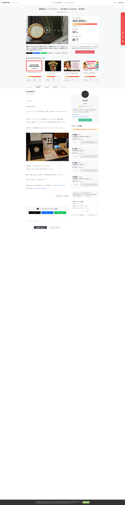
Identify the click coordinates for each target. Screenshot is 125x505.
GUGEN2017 (30, 91)
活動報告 (38, 87)
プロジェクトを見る (54, 227)
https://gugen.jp (61, 185)
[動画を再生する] (47, 30)
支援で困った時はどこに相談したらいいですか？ (81, 207)
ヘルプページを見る (85, 210)
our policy (73, 503)
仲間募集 (55, 87)
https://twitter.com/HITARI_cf (40, 188)
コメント (63, 87)
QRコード (65, 53)
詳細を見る (75, 142)
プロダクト (65, 12)
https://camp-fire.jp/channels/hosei (81, 116)
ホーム (30, 87)
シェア (37, 53)
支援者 (47, 87)
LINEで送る (44, 53)
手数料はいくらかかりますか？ (77, 203)
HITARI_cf (76, 114)
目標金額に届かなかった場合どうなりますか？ (80, 205)
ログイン (115, 2)
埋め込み (58, 53)
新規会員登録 (120, 2)
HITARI (60, 12)
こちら (85, 215)
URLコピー (51, 53)
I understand (86, 502)
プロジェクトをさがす (69, 2)
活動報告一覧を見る (40, 227)
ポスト (30, 53)
